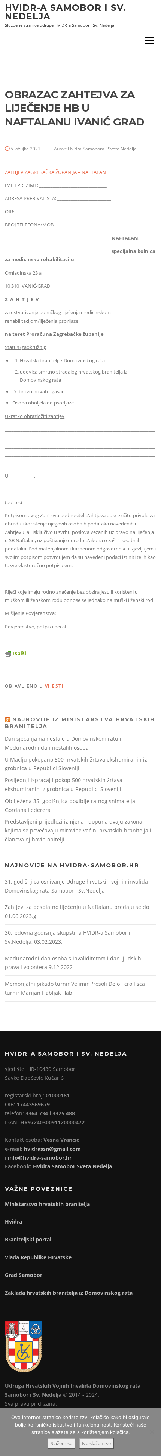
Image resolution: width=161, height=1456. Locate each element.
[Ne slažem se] (151, 1431)
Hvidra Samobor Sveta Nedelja (72, 1166)
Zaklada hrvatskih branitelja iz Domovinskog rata (69, 1292)
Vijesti (54, 686)
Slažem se (61, 1443)
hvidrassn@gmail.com (52, 1148)
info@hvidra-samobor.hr (40, 1157)
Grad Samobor (23, 1274)
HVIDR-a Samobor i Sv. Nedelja (65, 12)
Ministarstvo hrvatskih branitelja (47, 1203)
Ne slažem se (96, 1443)
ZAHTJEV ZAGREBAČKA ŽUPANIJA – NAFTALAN (55, 172)
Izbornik (149, 40)
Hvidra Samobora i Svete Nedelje (102, 149)
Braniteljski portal (28, 1239)
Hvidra (13, 1221)
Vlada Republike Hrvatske (38, 1257)
